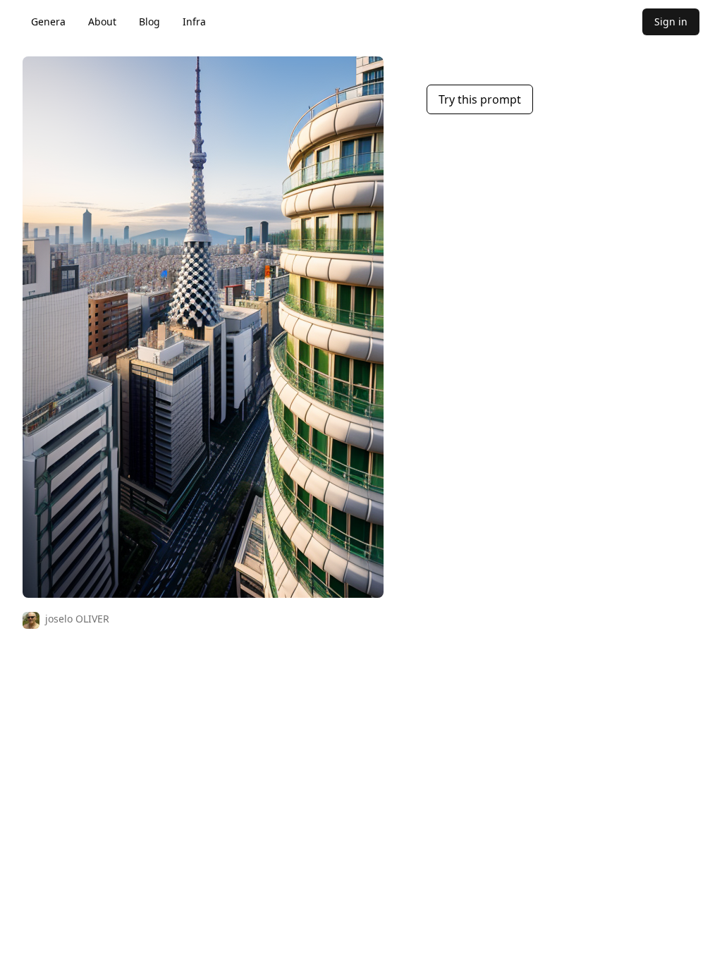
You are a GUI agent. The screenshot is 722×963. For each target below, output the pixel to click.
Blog (149, 21)
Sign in (670, 21)
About (102, 21)
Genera (48, 21)
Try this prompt (480, 99)
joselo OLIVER (77, 618)
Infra (194, 21)
